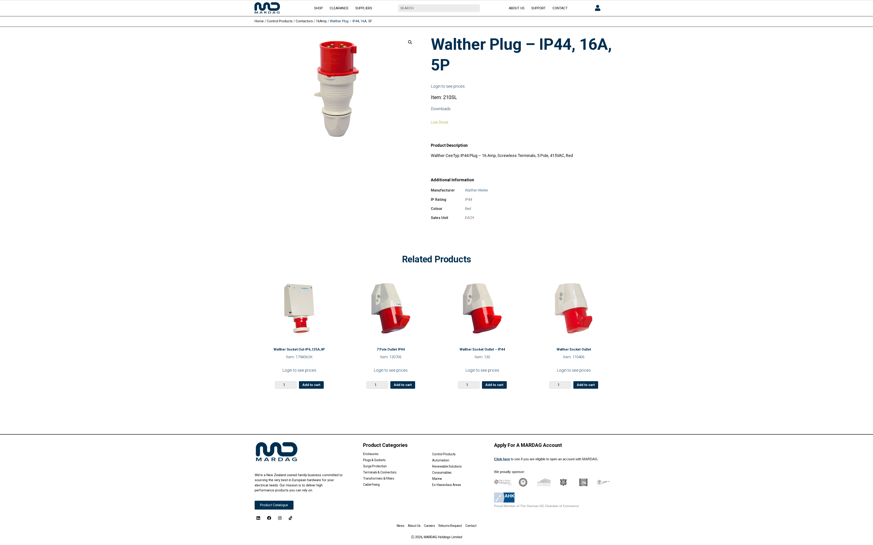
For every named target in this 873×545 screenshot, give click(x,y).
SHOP (318, 8)
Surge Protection (375, 466)
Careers (429, 525)
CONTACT (560, 8)
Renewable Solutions (447, 466)
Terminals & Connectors (379, 472)
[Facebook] (269, 517)
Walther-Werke (476, 190)
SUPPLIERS (363, 8)
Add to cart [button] (311, 385)
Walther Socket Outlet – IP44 (482, 349)
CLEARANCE (339, 8)
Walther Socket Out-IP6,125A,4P (299, 349)
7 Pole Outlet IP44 (391, 349)
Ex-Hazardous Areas (446, 484)
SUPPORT (538, 8)
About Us (414, 525)
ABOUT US (516, 8)
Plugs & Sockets (374, 460)
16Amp (321, 21)
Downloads (441, 108)
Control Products (280, 21)
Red (468, 209)
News (400, 525)
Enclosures (370, 454)
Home (259, 21)
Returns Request (450, 525)
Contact (471, 525)
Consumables (442, 472)
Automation (440, 460)
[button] (410, 42)
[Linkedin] (258, 517)
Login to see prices (448, 86)
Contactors (304, 21)
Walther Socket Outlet (574, 349)
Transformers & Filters (378, 478)
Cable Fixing (371, 484)
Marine (437, 478)
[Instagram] (279, 517)
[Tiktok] (290, 517)
